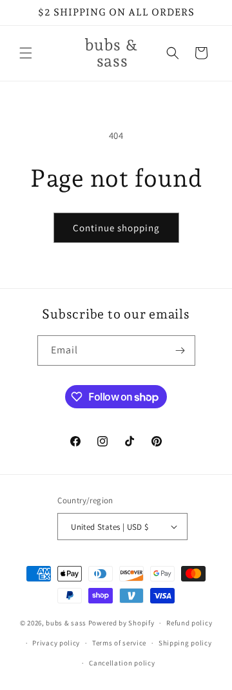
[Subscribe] (180, 350)
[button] (26, 53)
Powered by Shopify (121, 622)
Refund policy (189, 622)
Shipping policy (185, 642)
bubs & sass (66, 622)
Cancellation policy (122, 662)
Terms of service (119, 642)
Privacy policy (56, 642)
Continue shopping (116, 228)
